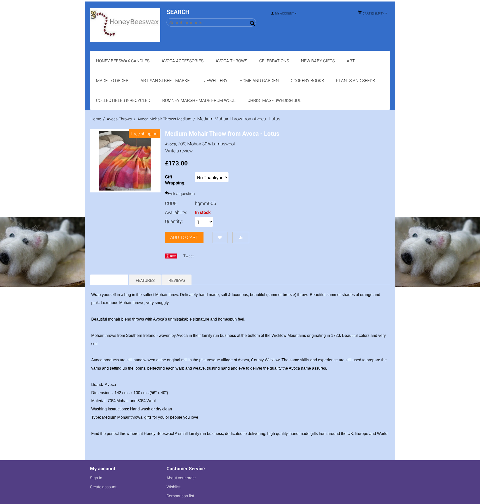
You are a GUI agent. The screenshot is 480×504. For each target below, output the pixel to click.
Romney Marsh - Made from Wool (199, 100)
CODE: (171, 203)
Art (351, 61)
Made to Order (112, 80)
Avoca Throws (231, 61)
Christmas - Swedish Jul (274, 100)
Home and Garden (259, 80)
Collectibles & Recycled (123, 100)
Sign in (96, 477)
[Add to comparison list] (240, 237)
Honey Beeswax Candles (123, 61)
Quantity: (174, 221)
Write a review (179, 151)
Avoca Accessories (183, 61)
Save (173, 256)
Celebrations (274, 61)
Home (95, 118)
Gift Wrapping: (175, 180)
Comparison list (180, 495)
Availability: (176, 212)
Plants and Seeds (355, 80)
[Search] (252, 23)
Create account (103, 486)
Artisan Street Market (166, 80)
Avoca (170, 143)
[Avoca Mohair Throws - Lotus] (125, 161)
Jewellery (216, 80)
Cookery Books (307, 80)
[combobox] (211, 22)
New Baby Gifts (318, 61)
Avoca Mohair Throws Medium (165, 118)
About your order (181, 477)
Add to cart (184, 237)
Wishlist (173, 486)
